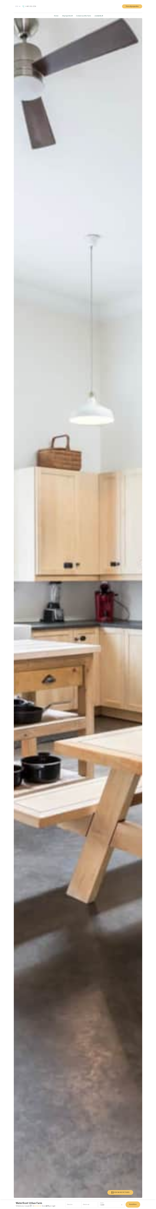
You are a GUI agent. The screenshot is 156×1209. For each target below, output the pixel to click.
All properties (67, 16)
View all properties (132, 6)
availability (99, 16)
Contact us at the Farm (83, 16)
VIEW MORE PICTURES (121, 1192)
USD (16, 6)
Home (56, 16)
